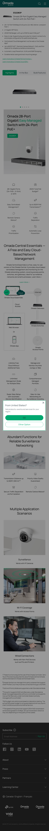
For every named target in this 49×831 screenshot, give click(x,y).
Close (43, 403)
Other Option (24, 424)
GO (24, 417)
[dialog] (24, 415)
